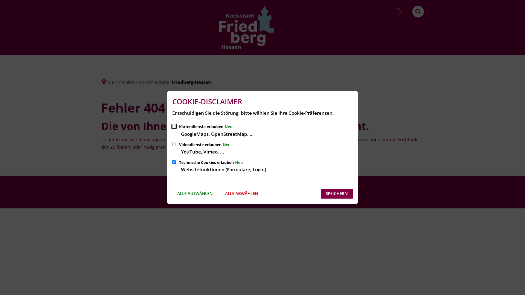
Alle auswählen (195, 193)
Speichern (337, 193)
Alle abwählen (241, 193)
